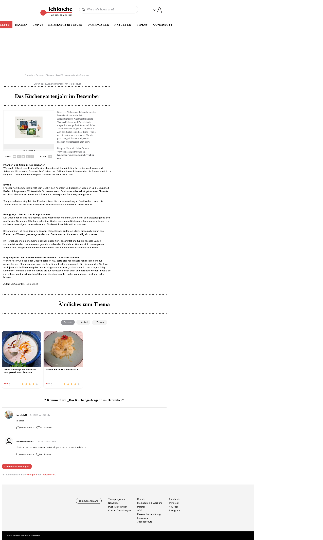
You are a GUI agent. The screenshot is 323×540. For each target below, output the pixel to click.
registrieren (49, 474)
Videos (142, 24)
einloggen (31, 474)
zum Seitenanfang (88, 500)
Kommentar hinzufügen (16, 466)
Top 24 (38, 24)
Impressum (143, 518)
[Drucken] (50, 156)
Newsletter (113, 502)
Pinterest (173, 502)
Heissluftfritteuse (65, 24)
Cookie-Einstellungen (119, 510)
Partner (141, 506)
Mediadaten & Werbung (150, 502)
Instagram (174, 510)
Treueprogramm (116, 499)
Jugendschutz (144, 521)
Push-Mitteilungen (117, 506)
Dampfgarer (98, 24)
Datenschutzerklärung (149, 514)
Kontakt (141, 499)
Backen (21, 24)
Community (163, 24)
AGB (139, 510)
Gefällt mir (45, 428)
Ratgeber (122, 24)
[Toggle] (157, 10)
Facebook (174, 499)
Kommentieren (27, 428)
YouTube (173, 506)
